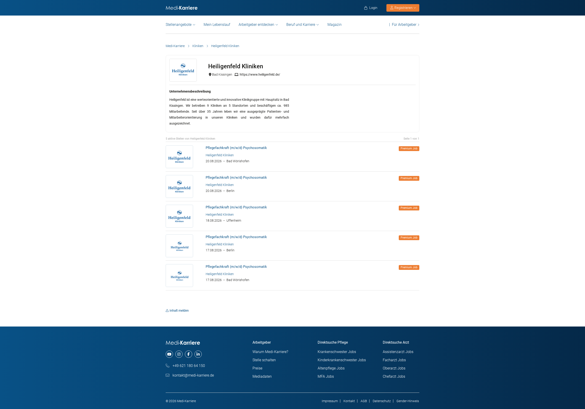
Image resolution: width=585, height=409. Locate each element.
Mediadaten (262, 376)
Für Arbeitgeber (404, 24)
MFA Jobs (326, 376)
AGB (364, 401)
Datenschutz (382, 401)
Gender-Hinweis (407, 401)
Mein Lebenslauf (217, 25)
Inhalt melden (179, 310)
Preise (257, 368)
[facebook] (188, 354)
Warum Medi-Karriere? (270, 352)
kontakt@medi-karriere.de (193, 375)
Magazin (334, 25)
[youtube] (169, 354)
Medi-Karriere (175, 46)
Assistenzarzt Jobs (398, 352)
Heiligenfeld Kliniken (220, 155)
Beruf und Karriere (300, 25)
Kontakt (349, 401)
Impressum (330, 401)
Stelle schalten (264, 360)
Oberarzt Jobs (394, 368)
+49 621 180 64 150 (188, 366)
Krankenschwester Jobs (337, 352)
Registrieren (403, 8)
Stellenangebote (178, 25)
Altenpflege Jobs (331, 368)
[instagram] (179, 354)
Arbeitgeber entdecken (256, 25)
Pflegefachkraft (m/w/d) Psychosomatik (236, 148)
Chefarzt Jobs (394, 376)
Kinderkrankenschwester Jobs (342, 360)
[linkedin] (198, 354)
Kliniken (197, 46)
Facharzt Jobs (394, 360)
